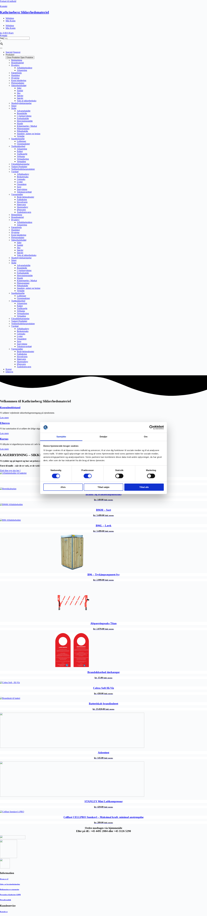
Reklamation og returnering (9, 889)
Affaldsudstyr (23, 174)
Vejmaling (21, 161)
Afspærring (22, 70)
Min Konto (10, 21)
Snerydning (22, 189)
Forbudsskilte (23, 118)
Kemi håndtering (18, 80)
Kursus (4, 438)
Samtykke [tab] (61, 436)
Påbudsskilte (22, 131)
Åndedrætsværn (24, 212)
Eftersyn (5, 423)
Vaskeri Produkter (19, 166)
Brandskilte (22, 113)
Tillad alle (144, 487)
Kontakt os (4, 911)
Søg (2, 38)
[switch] (88, 476)
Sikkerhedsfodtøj (18, 85)
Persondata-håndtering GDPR (10, 894)
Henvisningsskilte (25, 121)
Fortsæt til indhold (8, 1)
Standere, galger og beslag (28, 133)
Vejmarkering (23, 159)
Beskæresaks (22, 176)
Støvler (20, 95)
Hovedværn (22, 202)
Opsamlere (21, 184)
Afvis (63, 487)
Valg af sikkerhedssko (26, 100)
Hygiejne (15, 78)
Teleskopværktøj (24, 192)
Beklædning (16, 60)
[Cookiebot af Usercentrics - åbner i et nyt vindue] (151, 427)
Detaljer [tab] (103, 436)
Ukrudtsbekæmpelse (20, 164)
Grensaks (21, 179)
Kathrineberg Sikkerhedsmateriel (24, 12)
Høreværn (21, 204)
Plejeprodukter (17, 83)
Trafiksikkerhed (18, 146)
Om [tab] (145, 436)
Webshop (10, 18)
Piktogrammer (23, 128)
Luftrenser (21, 141)
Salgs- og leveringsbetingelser (10, 884)
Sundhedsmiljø (18, 138)
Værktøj (15, 171)
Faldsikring (22, 199)
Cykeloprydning (24, 116)
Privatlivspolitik (5, 900)
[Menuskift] (1, 48)
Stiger (13, 106)
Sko (18, 93)
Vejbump (21, 156)
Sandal (20, 90)
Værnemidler (17, 194)
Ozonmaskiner (23, 144)
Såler (19, 88)
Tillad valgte (103, 487)
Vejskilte (21, 136)
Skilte (13, 108)
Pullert (20, 151)
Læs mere (4, 417)
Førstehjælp (16, 73)
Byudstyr (15, 65)
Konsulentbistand (10, 407)
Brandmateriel (17, 62)
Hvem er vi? (4, 879)
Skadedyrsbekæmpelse (21, 103)
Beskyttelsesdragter (25, 197)
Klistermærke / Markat (27, 126)
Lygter (20, 182)
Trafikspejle (22, 154)
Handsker (15, 75)
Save (19, 187)
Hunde (20, 123)
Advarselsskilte (23, 111)
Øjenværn (21, 209)
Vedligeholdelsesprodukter (23, 169)
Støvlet (20, 98)
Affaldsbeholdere (24, 68)
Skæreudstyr (22, 207)
